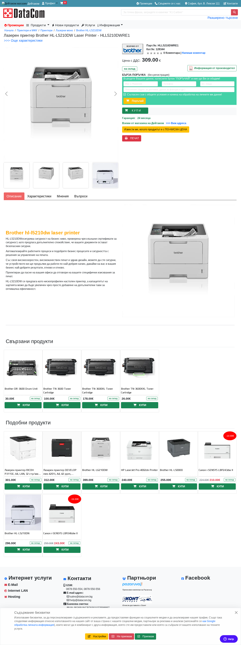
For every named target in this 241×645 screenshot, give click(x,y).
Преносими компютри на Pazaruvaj (137, 590)
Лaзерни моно (64, 30)
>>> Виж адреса (175, 123)
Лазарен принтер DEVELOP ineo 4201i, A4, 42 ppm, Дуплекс (59, 473)
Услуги (89, 25)
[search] (234, 12)
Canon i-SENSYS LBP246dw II (60, 533)
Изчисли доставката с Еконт (134, 605)
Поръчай (136, 100)
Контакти (232, 3)
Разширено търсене (223, 18)
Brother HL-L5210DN (17, 533)
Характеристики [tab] (39, 196)
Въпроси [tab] (80, 196)
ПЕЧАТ (133, 138)
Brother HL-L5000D (171, 470)
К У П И (137, 110)
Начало (9, 30)
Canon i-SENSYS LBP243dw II (216, 470)
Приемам (147, 636)
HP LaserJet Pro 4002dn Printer (139, 470)
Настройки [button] (98, 636)
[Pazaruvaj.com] (137, 585)
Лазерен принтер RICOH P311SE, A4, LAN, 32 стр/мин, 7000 (22, 473)
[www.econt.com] (137, 599)
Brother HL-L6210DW (95, 470)
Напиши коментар (193, 52)
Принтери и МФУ (27, 30)
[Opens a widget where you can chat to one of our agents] (229, 639)
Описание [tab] (14, 196)
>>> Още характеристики (23, 40)
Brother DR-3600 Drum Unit (21, 388)
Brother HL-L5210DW (88, 30)
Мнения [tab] (63, 196)
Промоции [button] (15, 25)
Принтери (46, 30)
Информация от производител (214, 68)
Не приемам (123, 636)
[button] (49, 3)
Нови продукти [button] (66, 25)
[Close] (236, 613)
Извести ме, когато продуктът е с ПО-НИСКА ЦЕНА (155, 129)
